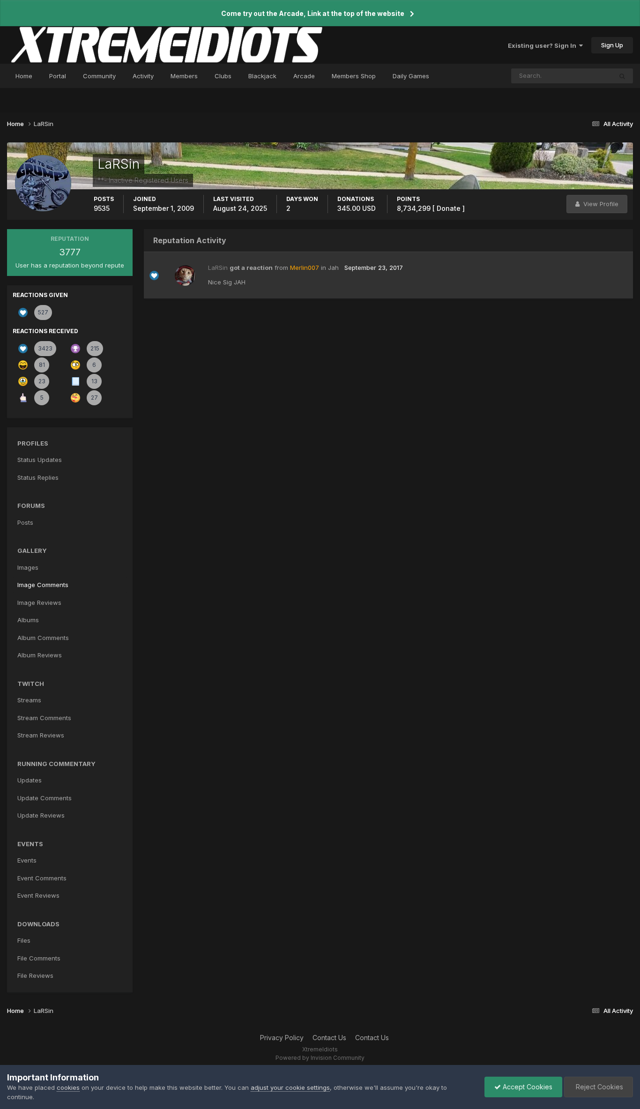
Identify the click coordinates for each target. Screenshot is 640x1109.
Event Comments (42, 878)
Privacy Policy (282, 1038)
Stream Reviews (40, 735)
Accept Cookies (526, 1087)
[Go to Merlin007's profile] (185, 275)
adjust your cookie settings (290, 1087)
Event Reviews (38, 895)
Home (23, 76)
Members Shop (354, 76)
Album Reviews (39, 655)
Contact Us (329, 1038)
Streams (29, 700)
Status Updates (578, 75)
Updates (29, 780)
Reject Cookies (598, 1087)
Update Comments (44, 798)
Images (27, 567)
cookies (68, 1087)
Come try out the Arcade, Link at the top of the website (312, 13)
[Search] (622, 76)
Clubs (223, 76)
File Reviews (35, 975)
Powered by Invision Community (320, 1057)
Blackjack (262, 76)
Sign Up (612, 45)
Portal (57, 76)
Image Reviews (39, 602)
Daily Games (411, 76)
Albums (28, 620)
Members (184, 76)
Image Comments (42, 584)
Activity (143, 76)
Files (23, 940)
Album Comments (43, 637)
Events (27, 860)
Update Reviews (41, 815)
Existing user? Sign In (543, 45)
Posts (25, 522)
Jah (333, 267)
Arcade (304, 76)
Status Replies (38, 477)
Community (99, 76)
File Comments (38, 958)
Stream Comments (44, 718)
